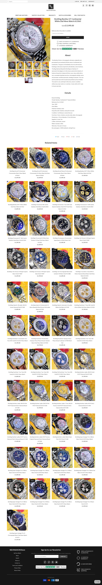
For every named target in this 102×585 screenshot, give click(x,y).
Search (17, 558)
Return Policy (17, 570)
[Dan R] (51, 8)
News (17, 555)
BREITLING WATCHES (21, 15)
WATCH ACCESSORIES (65, 15)
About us (17, 560)
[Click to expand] (28, 39)
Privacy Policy (17, 568)
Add (73, 136)
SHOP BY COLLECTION (38, 15)
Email (79, 136)
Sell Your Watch (17, 553)
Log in (77, 1)
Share (63, 136)
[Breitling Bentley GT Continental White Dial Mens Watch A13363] (12, 65)
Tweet (58, 136)
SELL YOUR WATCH (79, 15)
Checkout (91, 1)
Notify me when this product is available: (61, 30)
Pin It (69, 136)
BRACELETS (52, 15)
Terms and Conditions (17, 565)
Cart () (84, 1)
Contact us (17, 563)
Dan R (52, 577)
